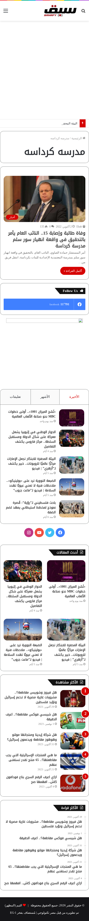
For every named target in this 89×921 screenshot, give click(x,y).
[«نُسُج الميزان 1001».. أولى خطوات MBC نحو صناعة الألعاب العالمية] (71, 417)
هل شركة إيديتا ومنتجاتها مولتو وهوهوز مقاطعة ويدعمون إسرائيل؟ (32, 737)
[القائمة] (5, 12)
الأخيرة (74, 397)
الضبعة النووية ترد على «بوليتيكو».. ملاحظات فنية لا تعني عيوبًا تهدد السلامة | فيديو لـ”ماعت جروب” (31, 485)
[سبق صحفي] (59, 11)
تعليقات (15, 397)
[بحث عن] (83, 12)
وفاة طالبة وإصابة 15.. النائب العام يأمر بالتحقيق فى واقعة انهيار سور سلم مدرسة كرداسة (46, 239)
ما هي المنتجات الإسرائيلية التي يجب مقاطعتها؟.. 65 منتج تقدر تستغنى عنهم (31, 760)
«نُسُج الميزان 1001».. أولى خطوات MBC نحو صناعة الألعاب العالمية (32, 414)
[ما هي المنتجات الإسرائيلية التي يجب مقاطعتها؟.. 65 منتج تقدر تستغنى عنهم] (72, 761)
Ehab (79, 226)
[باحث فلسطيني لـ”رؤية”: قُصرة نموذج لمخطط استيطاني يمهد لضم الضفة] (71, 508)
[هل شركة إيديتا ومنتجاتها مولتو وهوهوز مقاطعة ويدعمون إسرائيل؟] (72, 741)
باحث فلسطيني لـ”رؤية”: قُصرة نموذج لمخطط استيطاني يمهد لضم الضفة (31, 507)
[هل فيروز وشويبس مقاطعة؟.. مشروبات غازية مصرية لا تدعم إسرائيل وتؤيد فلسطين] (72, 698)
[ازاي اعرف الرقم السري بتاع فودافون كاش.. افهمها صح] (72, 783)
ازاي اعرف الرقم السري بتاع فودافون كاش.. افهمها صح (31, 779)
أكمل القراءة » (73, 271)
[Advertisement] (44, 70)
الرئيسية (77, 138)
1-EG (13, 912)
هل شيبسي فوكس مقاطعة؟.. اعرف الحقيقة (31, 716)
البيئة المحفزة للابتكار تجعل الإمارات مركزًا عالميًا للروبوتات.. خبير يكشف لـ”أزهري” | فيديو (31, 463)
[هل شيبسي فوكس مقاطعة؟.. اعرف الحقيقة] (72, 720)
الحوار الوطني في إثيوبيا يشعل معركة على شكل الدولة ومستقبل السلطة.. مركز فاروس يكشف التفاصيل (32, 439)
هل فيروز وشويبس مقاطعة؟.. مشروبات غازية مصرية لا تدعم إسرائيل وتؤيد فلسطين (31, 697)
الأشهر (45, 397)
